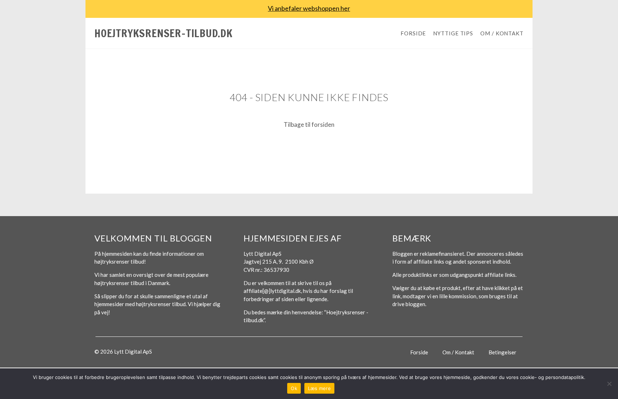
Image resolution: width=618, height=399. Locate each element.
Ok (294, 388)
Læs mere (319, 388)
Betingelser (502, 352)
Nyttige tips (453, 33)
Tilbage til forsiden (309, 124)
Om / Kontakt (502, 33)
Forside (413, 33)
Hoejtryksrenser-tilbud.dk (163, 33)
